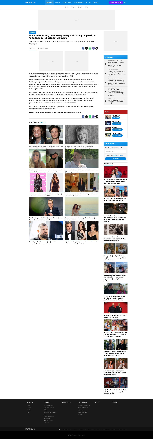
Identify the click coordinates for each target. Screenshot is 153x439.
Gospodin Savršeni (49, 416)
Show (107, 112)
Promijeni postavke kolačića (107, 429)
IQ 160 (45, 410)
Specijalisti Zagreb (49, 407)
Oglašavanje (87, 429)
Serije (67, 7)
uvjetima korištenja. (118, 155)
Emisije (57, 2)
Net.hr (43, 122)
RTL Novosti (109, 144)
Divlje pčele (47, 418)
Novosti (49, 2)
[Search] (125, 2)
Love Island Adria (48, 405)
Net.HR (88, 2)
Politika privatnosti (78, 429)
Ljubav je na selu (82, 412)
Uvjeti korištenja (68, 429)
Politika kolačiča (95, 429)
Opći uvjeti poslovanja (121, 429)
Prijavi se (115, 158)
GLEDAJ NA (114, 2)
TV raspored (67, 2)
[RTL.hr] (30, 2)
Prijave (95, 2)
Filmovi (73, 7)
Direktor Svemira (48, 420)
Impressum (61, 429)
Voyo (86, 7)
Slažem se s (115, 155)
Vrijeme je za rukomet (84, 405)
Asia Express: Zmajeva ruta (50, 413)
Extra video (78, 2)
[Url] (96, 48)
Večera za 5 (81, 414)
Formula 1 (46, 422)
